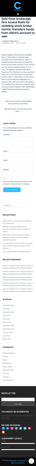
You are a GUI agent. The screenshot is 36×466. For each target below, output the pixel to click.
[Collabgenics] (18, 6)
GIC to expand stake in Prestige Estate (16, 251)
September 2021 (8, 305)
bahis (4, 277)
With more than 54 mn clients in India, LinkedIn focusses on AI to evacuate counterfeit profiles (16, 237)
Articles (5, 356)
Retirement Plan (8, 370)
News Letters (7, 366)
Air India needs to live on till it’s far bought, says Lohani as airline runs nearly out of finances (18, 245)
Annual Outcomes (9, 353)
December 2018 (8, 325)
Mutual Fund (21, 43)
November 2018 (8, 329)
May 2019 (6, 315)
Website (6, 170)
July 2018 (6, 336)
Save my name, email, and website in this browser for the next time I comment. (17, 183)
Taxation (6, 377)
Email (5, 160)
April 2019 (6, 319)
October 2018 (7, 332)
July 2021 (6, 309)
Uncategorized (8, 380)
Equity (5, 360)
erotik (5, 265)
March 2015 (7, 339)
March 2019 (7, 322)
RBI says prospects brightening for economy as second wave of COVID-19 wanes (16, 229)
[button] (31, 461)
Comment (7, 134)
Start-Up (6, 373)
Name (5, 151)
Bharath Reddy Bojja (11, 41)
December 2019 (8, 312)
